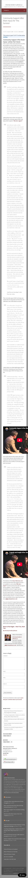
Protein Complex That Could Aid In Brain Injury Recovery (13, 724)
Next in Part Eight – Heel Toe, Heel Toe (14, 627)
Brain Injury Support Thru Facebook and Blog (14, 809)
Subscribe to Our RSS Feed (10, 859)
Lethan (5, 37)
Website (5, 683)
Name (4, 671)
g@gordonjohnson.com (11, 599)
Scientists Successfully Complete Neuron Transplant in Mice (13, 728)
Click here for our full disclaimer (11, 792)
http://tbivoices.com (17, 580)
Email (4, 677)
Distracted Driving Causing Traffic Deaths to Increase (14, 720)
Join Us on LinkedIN (8, 856)
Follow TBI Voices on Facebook (11, 849)
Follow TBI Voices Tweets (9, 854)
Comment (5, 655)
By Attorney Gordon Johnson (10, 630)
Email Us (5, 754)
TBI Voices (21, 31)
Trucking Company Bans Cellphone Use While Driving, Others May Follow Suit (14, 715)
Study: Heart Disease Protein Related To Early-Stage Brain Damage (13, 711)
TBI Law (7, 820)
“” (17, 121)
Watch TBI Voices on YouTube (10, 851)
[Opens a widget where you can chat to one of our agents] (22, 875)
